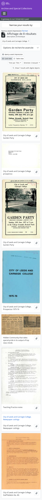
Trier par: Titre (14, 63)
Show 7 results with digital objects (27, 68)
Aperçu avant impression (13, 54)
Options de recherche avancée (18, 47)
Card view (8, 59)
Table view (20, 59)
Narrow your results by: (21, 25)
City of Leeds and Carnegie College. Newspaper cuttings (17, 418)
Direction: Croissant (31, 63)
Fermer (25, 31)
